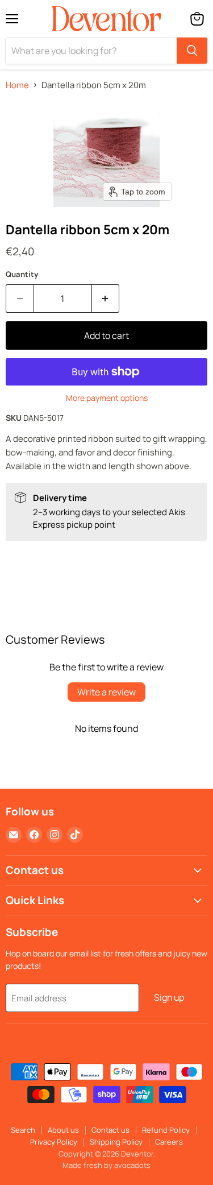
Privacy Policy (53, 1142)
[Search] (192, 51)
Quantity (22, 274)
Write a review (106, 692)
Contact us (110, 1130)
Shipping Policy (116, 1142)
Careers (169, 1142)
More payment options (107, 398)
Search (23, 1130)
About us (63, 1130)
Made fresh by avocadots (106, 1165)
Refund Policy (166, 1130)
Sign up (169, 997)
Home (17, 85)
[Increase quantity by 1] (106, 298)
